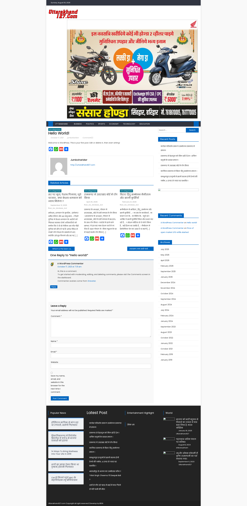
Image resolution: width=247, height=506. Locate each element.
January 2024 (167, 321)
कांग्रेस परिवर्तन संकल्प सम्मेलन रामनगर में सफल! (178, 148)
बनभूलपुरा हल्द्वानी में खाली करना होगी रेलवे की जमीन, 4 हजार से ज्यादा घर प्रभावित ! (179, 178)
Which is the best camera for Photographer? (63, 249)
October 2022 (167, 337)
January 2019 (166, 360)
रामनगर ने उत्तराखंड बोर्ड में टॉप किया (100, 196)
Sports (101, 124)
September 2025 (168, 271)
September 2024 (168, 299)
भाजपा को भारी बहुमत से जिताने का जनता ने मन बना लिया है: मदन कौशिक (187, 423)
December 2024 (168, 282)
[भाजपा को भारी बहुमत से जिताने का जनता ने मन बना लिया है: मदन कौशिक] (169, 421)
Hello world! (192, 222)
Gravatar (92, 281)
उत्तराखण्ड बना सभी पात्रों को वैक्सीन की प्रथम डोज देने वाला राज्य (141, 249)
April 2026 (165, 260)
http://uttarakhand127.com (82, 165)
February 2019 (167, 354)
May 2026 (165, 255)
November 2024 (168, 288)
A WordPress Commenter (70, 263)
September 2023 (168, 326)
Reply (53, 287)
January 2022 (167, 343)
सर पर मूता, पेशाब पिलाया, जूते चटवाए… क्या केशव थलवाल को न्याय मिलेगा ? (65, 198)
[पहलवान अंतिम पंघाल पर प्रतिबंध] (169, 441)
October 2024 (167, 293)
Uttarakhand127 (182, 434)
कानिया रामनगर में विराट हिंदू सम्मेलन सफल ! (179, 171)
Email (54, 351)
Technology (129, 124)
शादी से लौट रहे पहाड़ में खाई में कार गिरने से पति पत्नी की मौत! (105, 487)
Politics (90, 124)
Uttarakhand (61, 124)
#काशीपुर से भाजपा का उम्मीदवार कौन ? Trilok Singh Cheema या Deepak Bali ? (105, 475)
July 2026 (165, 249)
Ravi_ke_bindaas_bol (57, 208)
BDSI (101, 503)
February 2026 (167, 266)
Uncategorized (55, 129)
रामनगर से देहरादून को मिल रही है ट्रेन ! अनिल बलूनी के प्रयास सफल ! (178, 158)
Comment (56, 316)
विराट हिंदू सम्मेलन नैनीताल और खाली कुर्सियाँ (135, 196)
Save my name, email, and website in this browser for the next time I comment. (58, 384)
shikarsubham (182, 448)
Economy (114, 124)
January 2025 (167, 277)
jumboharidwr (73, 137)
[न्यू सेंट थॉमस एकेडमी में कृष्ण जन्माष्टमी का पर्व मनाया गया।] (169, 456)
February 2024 (167, 315)
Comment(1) (88, 137)
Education (145, 124)
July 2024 (165, 310)
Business (78, 124)
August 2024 (166, 304)
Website (54, 362)
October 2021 (167, 349)
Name (54, 341)
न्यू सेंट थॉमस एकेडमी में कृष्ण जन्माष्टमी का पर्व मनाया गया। (187, 456)
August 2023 (166, 332)
